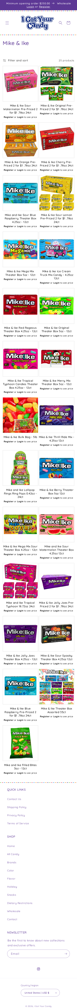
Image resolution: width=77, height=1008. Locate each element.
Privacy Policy (16, 815)
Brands (11, 862)
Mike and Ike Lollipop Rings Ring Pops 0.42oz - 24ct (20, 493)
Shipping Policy (17, 807)
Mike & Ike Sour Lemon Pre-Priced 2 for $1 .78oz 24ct (56, 218)
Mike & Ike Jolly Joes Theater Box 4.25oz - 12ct (20, 657)
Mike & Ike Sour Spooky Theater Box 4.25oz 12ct (57, 657)
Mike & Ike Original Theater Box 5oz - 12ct (57, 329)
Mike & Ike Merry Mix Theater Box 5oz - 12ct (57, 382)
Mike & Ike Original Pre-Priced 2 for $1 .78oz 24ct (56, 107)
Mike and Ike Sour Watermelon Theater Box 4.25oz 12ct (56, 550)
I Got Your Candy (43, 1006)
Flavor (11, 878)
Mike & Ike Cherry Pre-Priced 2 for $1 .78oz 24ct (56, 163)
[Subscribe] (66, 954)
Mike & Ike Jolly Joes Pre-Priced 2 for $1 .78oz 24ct (56, 604)
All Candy (13, 854)
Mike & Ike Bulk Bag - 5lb (20, 437)
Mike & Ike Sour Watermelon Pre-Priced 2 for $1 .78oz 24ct (20, 109)
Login (30, 6)
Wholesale (13, 911)
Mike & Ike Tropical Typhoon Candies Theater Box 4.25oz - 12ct (20, 384)
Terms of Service (18, 823)
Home (11, 846)
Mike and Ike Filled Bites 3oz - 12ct (20, 766)
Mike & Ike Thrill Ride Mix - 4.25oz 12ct (56, 438)
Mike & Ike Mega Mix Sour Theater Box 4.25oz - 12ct (20, 548)
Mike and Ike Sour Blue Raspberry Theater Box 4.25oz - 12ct (20, 218)
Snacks (11, 894)
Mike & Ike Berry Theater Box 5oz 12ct (56, 491)
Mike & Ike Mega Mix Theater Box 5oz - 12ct (20, 273)
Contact (12, 919)
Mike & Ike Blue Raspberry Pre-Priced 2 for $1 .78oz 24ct (20, 712)
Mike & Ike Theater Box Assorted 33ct (56, 710)
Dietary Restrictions (20, 903)
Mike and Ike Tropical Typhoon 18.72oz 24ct (20, 604)
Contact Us (14, 799)
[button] (7, 23)
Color (10, 870)
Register (44, 6)
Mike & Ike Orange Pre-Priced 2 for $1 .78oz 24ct (20, 163)
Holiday (12, 886)
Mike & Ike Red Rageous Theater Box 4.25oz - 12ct (20, 329)
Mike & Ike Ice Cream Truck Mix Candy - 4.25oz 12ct (56, 275)
